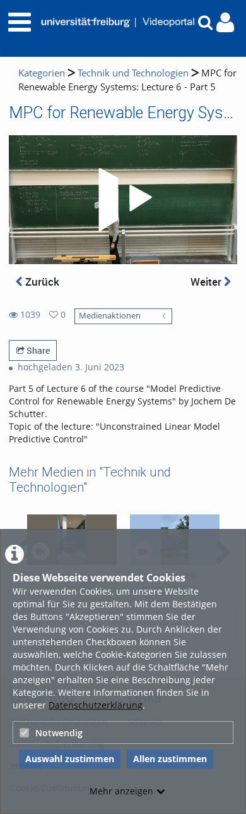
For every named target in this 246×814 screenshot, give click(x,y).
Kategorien (41, 73)
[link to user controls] (225, 22)
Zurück (41, 281)
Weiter (207, 281)
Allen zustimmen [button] (170, 759)
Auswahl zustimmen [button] (69, 759)
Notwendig (59, 733)
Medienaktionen (110, 315)
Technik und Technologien (133, 73)
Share (37, 350)
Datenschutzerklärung (96, 705)
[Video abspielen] (123, 199)
